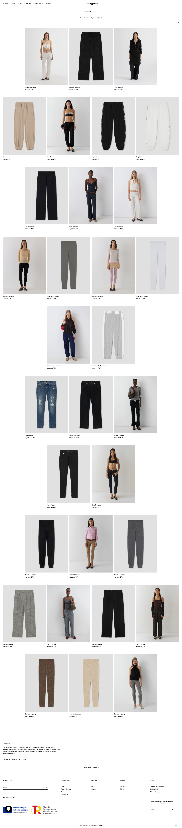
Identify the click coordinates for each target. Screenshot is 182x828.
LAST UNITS (39, 3)
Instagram (123, 786)
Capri (92, 18)
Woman (14, 759)
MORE (48, 3)
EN (176, 825)
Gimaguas (6, 759)
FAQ (62, 786)
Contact (93, 789)
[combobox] (176, 825)
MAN (13, 3)
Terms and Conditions (157, 786)
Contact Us (64, 794)
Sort (178, 22)
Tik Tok (122, 789)
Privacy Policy (154, 792)
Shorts (86, 18)
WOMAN (5, 3)
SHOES (28, 3)
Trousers (100, 18)
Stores (93, 792)
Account (64, 792)
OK (46, 787)
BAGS (20, 3)
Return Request (66, 789)
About (93, 786)
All (80, 18)
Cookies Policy (154, 789)
